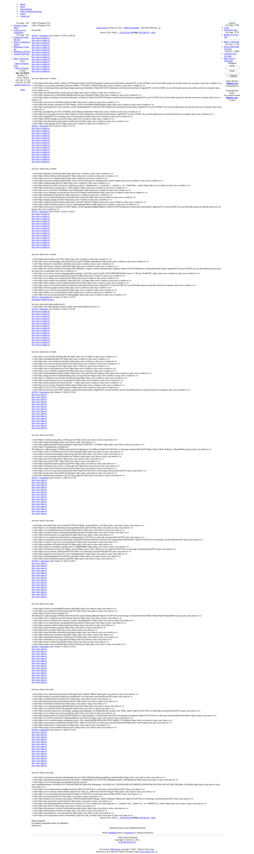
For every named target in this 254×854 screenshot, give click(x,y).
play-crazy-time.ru (39, 394)
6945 (153, 32)
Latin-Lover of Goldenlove (20, 31)
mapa (22, 89)
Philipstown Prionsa (22, 51)
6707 (147, 32)
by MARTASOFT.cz (127, 842)
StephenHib (44, 297)
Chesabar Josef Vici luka (230, 55)
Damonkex (44, 35)
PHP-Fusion (115, 849)
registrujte (129, 833)
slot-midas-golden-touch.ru (43, 299)
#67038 (35, 561)
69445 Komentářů (131, 28)
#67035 (35, 309)
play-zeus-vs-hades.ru (41, 38)
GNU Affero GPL (147, 852)
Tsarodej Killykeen (22, 54)
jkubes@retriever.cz (22, 85)
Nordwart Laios (230, 30)
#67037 (35, 478)
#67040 (35, 730)
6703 (130, 32)
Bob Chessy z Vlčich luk (230, 59)
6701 (122, 32)
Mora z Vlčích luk (231, 42)
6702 (126, 32)
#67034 (35, 297)
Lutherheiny (44, 392)
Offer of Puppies (22, 68)
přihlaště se (113, 833)
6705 (139, 32)
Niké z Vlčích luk (21, 59)
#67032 (35, 126)
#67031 (35, 35)
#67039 (35, 646)
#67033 (35, 211)
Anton (226, 27)
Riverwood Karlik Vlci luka (231, 47)
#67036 (35, 392)
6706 (143, 32)
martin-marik (101, 28)
